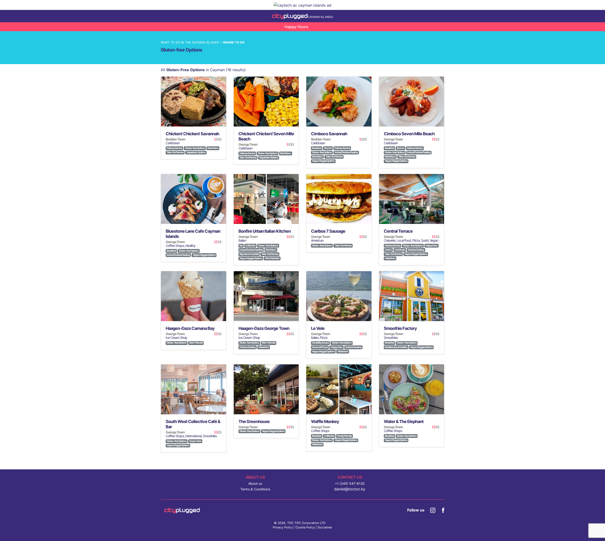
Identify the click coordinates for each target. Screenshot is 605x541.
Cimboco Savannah (329, 133)
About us (255, 483)
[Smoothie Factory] (411, 296)
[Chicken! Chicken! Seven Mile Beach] (266, 102)
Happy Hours (296, 26)
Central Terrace (398, 231)
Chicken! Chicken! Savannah (192, 133)
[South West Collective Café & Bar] (193, 389)
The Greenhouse (254, 421)
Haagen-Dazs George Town (263, 328)
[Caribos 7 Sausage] (339, 199)
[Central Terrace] (411, 199)
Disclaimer (325, 527)
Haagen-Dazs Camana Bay (190, 328)
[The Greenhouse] (266, 389)
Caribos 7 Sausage (328, 231)
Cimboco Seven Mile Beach (409, 133)
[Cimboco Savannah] (339, 102)
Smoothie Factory (400, 328)
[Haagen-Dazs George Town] (266, 296)
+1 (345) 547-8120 (350, 483)
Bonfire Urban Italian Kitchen (264, 231)
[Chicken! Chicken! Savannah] (193, 102)
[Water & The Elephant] (411, 389)
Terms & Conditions (255, 489)
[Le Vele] (339, 296)
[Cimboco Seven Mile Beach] (411, 102)
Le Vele (317, 328)
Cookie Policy (305, 527)
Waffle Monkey (325, 421)
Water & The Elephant (404, 421)
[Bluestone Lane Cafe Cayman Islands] (193, 199)
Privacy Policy (283, 527)
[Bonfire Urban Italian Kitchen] (266, 199)
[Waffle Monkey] (339, 389)
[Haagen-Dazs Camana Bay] (193, 296)
